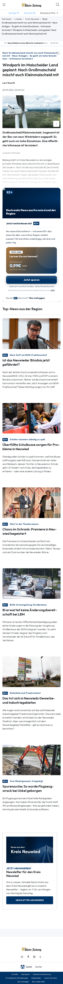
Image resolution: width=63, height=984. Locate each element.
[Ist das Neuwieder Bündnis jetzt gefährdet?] (31, 333)
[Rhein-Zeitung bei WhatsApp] (22, 956)
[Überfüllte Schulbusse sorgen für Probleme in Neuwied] (31, 418)
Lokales (18, 19)
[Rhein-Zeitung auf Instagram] (34, 956)
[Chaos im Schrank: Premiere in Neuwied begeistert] (31, 502)
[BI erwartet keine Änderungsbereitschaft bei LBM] (31, 583)
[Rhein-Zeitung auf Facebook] (28, 956)
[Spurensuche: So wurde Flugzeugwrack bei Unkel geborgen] (31, 759)
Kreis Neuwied (32, 19)
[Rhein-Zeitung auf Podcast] (40, 956)
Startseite (6, 19)
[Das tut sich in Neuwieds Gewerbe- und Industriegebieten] (31, 671)
